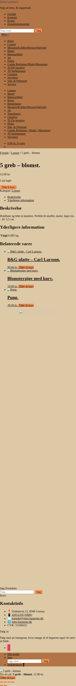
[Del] (8, 681)
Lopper (11, 44)
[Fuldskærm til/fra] (5, 681)
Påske (10, 61)
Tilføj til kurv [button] (26, 267)
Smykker (12, 77)
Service (11, 84)
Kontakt (12, 17)
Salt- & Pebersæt (17, 80)
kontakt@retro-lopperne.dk (27, 618)
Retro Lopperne (9, 1)
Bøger (11, 51)
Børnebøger (14, 103)
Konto (11, 20)
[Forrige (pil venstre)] (1, 685)
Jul (9, 57)
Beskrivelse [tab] (14, 197)
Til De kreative (16, 67)
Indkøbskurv (15, 664)
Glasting (12, 74)
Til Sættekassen (16, 71)
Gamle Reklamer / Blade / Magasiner (29, 130)
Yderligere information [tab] (20, 200)
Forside (11, 14)
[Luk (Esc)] (12, 681)
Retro (10, 41)
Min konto (13, 654)
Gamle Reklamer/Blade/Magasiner (27, 64)
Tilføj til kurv (8, 187)
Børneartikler (15, 54)
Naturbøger (14, 113)
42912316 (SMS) (22, 614)
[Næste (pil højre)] (5, 685)
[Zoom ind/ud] (1, 681)
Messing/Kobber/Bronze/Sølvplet (26, 47)
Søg (38, 30)
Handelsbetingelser (18, 24)
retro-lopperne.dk (22, 621)
